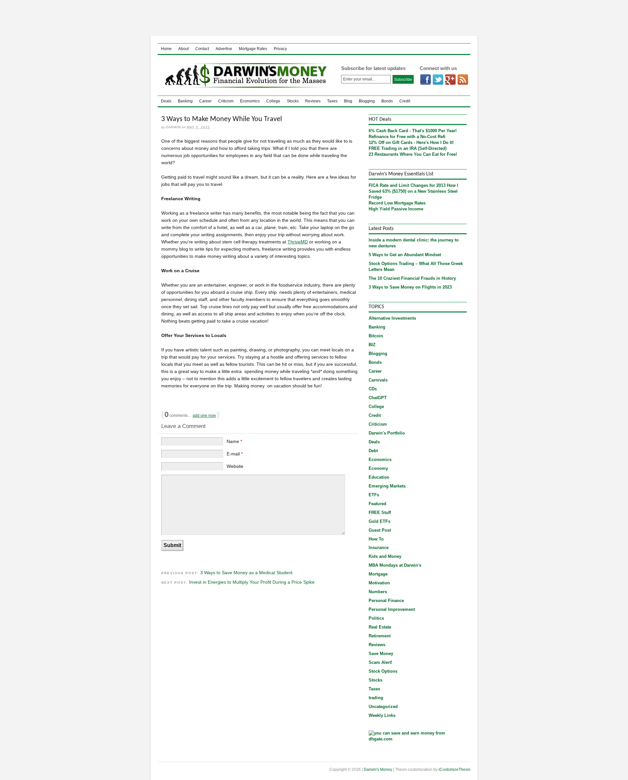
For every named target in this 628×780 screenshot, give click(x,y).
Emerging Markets (387, 486)
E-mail (235, 453)
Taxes (332, 101)
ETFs (374, 494)
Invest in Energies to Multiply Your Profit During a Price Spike (252, 582)
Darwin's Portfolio (387, 433)
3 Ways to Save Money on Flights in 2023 (410, 287)
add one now (204, 415)
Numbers (378, 591)
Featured (377, 503)
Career (205, 101)
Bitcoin (376, 335)
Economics (250, 101)
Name (234, 441)
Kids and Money (385, 556)
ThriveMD (298, 241)
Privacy (280, 48)
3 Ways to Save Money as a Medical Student (246, 572)
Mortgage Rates (253, 48)
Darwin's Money (244, 75)
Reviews (313, 101)
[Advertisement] (314, 18)
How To (376, 539)
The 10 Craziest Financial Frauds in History (412, 278)
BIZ (372, 344)
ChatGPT (378, 397)
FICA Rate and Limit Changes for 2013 (407, 185)
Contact (202, 48)
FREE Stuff (380, 512)
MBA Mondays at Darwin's (395, 565)
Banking (185, 101)
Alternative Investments (392, 318)
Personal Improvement (392, 609)
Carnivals (378, 380)
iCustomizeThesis (454, 769)
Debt (373, 450)
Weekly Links (382, 715)
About (183, 48)
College (273, 101)
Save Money (381, 653)
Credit (404, 101)
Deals (166, 101)
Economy (378, 468)
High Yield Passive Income (396, 208)
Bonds (387, 101)
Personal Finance (386, 600)
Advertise (224, 48)
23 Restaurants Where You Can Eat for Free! (413, 154)
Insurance (379, 547)
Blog (348, 101)
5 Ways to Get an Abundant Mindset (405, 254)
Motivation (379, 582)
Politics (376, 618)
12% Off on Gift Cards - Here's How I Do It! (411, 142)
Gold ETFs (379, 521)
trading (376, 697)
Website (235, 466)
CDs (373, 388)
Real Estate (380, 627)
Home (166, 48)
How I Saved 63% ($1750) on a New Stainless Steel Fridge (413, 191)
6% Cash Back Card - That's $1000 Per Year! (413, 130)
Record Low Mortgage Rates (397, 203)
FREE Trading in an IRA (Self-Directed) (407, 148)
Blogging (367, 101)
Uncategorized (383, 706)
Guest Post (380, 530)
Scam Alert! (380, 662)
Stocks (293, 101)
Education (379, 477)
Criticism (226, 101)
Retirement (380, 635)
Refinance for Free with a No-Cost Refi (407, 136)
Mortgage (378, 574)
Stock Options (383, 671)
